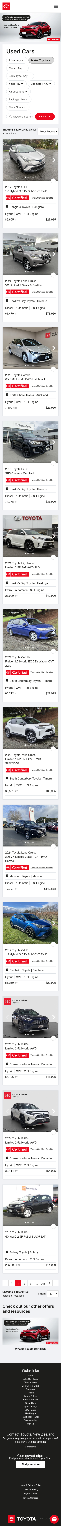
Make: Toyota (41, 60)
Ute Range (30, 1413)
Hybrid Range (30, 1406)
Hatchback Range (30, 1417)
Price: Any (17, 60)
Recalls (30, 1392)
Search (45, 116)
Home (30, 1375)
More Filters (18, 107)
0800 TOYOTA (30, 1442)
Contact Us (30, 1446)
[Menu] (56, 6)
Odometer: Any (41, 84)
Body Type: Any (20, 76)
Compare (30, 1389)
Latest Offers (30, 1396)
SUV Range (30, 1410)
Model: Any (17, 68)
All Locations (18, 91)
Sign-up (30, 1423)
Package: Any (19, 99)
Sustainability (30, 1420)
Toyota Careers (30, 1498)
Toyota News (30, 1382)
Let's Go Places (30, 1379)
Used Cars (30, 1403)
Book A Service (30, 1399)
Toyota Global (30, 1493)
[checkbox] (53, 180)
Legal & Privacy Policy (30, 1485)
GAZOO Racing (30, 1489)
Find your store (30, 1464)
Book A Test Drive (30, 1386)
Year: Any (16, 84)
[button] (54, 1519)
